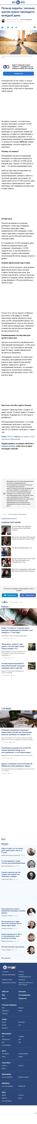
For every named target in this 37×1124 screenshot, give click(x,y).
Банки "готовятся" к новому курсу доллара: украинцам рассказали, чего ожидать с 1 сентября (17, 630)
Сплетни (20, 1095)
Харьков (21, 1007)
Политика (22, 991)
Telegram (5, 446)
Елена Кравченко (12, 19)
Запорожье (5, 1010)
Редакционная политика (8, 518)
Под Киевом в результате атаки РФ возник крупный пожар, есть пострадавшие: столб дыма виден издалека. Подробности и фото (16, 750)
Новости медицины (26, 19)
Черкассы (5, 1013)
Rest (3, 839)
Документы (21, 979)
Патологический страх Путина (12, 947)
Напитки (20, 1065)
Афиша (4, 1095)
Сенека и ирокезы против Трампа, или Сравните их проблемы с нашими (10, 874)
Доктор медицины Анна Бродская (17, 514)
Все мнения (5, 958)
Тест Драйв (5, 1053)
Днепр (20, 1010)
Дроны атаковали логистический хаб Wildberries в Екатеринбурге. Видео (16, 765)
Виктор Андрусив (7, 866)
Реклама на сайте (7, 979)
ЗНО (3, 1042)
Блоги (4, 998)
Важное (5, 607)
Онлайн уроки (6, 1039)
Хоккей (4, 1025)
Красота (4, 1098)
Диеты (4, 1068)
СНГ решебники (6, 1045)
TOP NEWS (6, 709)
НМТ (19, 1042)
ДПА (19, 1039)
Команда (21, 971)
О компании (5, 971)
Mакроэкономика (23, 1077)
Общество (22, 998)
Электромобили (23, 1053)
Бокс (19, 1025)
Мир (3, 995)
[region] (18, 105)
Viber (13, 446)
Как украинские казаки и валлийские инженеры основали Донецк (13, 911)
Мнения (4, 844)
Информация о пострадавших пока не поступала (16, 755)
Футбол (4, 1022)
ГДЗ (3, 1036)
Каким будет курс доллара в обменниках (14, 636)
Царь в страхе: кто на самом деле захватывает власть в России (12, 850)
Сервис (20, 1056)
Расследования (24, 995)
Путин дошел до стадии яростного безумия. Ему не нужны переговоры (11, 923)
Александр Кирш (7, 879)
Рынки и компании (7, 1077)
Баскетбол (21, 1022)
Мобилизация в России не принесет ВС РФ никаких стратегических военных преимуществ (13, 653)
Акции (3, 1056)
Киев (3, 1007)
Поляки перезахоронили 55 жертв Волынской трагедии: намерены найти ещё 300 (13, 666)
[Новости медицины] (4, 602)
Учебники (21, 1036)
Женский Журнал (7, 1101)
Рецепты (4, 1065)
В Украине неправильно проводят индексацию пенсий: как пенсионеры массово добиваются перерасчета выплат (16, 732)
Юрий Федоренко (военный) (10, 855)
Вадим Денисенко (7, 941)
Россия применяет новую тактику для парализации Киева (13, 862)
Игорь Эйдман (6, 950)
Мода (20, 1098)
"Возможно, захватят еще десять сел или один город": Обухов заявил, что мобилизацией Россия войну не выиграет (13, 646)
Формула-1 (5, 1028)
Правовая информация (8, 974)
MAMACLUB (21, 1086)
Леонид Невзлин (6, 928)
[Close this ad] (35, 1113)
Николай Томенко (7, 916)
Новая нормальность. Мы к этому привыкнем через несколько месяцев (11, 936)
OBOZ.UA (10, 436)
